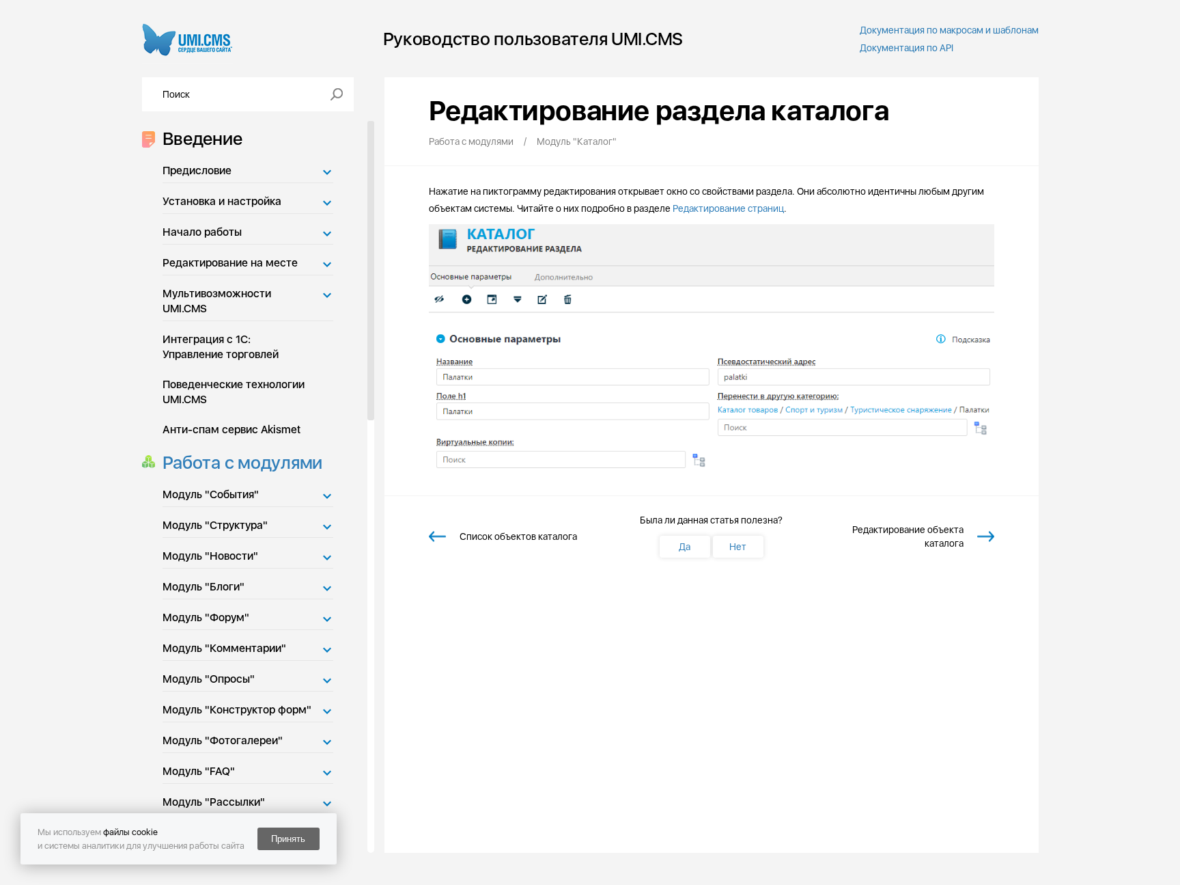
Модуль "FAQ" (199, 771)
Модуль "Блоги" (203, 586)
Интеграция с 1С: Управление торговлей (221, 347)
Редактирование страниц (728, 208)
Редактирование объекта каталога (908, 536)
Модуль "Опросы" (209, 678)
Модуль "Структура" (215, 525)
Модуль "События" (211, 494)
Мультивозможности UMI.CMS (217, 301)
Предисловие (197, 170)
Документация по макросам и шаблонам (949, 30)
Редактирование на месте (230, 262)
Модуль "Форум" (206, 617)
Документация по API (906, 47)
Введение (202, 138)
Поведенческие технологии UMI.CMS (234, 392)
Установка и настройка (222, 201)
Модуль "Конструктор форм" (237, 709)
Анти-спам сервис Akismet (231, 429)
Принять (288, 839)
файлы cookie (130, 832)
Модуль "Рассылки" (214, 801)
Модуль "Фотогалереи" (223, 740)
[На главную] (187, 39)
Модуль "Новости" (210, 555)
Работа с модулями (243, 462)
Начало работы (202, 232)
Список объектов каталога (518, 536)
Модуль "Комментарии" (224, 648)
